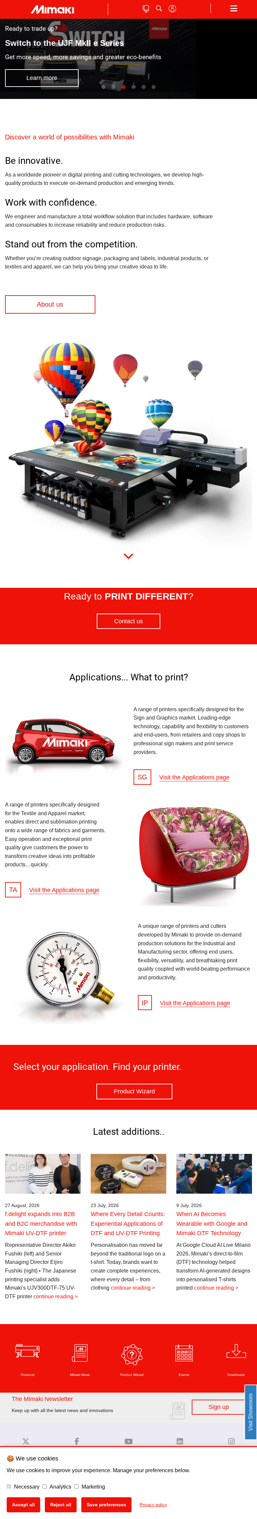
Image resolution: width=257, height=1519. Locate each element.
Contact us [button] (128, 621)
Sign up (218, 1407)
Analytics (60, 1487)
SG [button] (142, 777)
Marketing (92, 1487)
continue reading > (55, 1296)
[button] (110, 304)
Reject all (60, 1504)
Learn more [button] (41, 78)
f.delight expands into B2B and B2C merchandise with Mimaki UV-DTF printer (41, 1224)
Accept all (23, 1504)
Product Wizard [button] (134, 1091)
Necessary (26, 1487)
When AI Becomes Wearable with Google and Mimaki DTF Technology (211, 1224)
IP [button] (145, 1002)
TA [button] (13, 889)
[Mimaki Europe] (25, 1441)
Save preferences (106, 1504)
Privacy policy (153, 1504)
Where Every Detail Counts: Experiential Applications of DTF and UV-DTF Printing (128, 1224)
